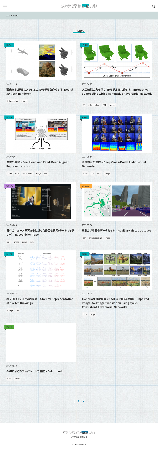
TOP (8, 15)
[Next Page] (83, 401)
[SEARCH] (153, 6)
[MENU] (5, 6)
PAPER (15, 15)
